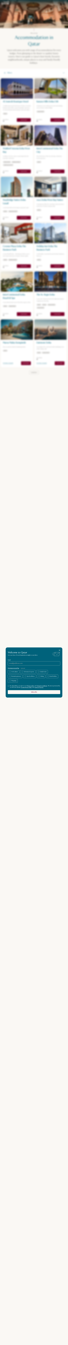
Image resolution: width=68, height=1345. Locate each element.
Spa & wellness (31, 676)
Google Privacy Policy (26, 687)
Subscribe (34, 692)
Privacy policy (30, 686)
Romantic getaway (16, 676)
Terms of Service (39, 687)
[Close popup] (59, 650)
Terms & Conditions (42, 686)
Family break (43, 672)
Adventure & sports (29, 672)
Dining (42, 676)
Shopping (13, 681)
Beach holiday (53, 676)
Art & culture (14, 672)
